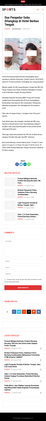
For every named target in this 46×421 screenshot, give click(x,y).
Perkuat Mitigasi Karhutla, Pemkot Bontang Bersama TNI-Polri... (29, 180)
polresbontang (16, 29)
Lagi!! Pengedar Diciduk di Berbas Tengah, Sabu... (27, 204)
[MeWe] (25, 164)
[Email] (29, 312)
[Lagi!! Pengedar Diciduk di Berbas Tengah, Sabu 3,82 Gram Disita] (10, 205)
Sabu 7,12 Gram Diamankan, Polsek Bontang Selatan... (28, 215)
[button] (43, 9)
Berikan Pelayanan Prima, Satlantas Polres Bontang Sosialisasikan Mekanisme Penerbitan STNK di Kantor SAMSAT (22, 355)
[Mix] (34, 312)
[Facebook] (17, 164)
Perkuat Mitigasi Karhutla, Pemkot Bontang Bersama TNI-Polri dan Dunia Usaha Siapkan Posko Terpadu (20, 343)
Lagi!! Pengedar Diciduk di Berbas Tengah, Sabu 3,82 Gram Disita (23, 4)
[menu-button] (37, 9)
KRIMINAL (7, 29)
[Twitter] (21, 164)
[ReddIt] (24, 312)
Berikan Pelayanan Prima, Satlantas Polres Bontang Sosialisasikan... (27, 192)
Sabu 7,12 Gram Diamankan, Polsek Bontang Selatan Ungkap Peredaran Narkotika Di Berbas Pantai (22, 376)
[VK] (39, 312)
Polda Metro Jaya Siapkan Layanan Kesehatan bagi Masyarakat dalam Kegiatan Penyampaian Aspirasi (21, 387)
